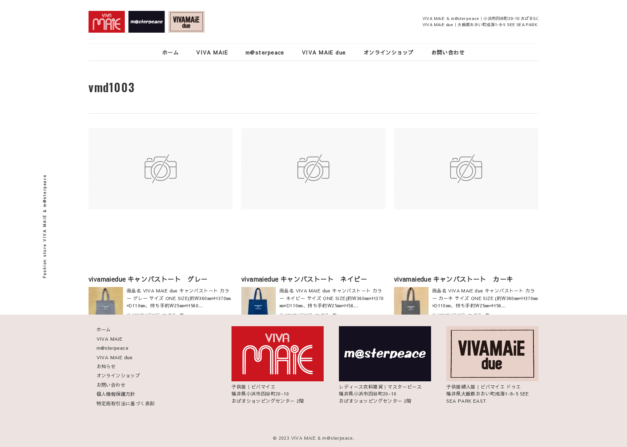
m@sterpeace (112, 348)
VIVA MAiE (110, 339)
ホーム (104, 329)
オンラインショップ (118, 375)
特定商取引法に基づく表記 (126, 403)
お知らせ (106, 366)
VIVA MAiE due (115, 357)
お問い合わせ (111, 385)
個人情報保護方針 (116, 394)
